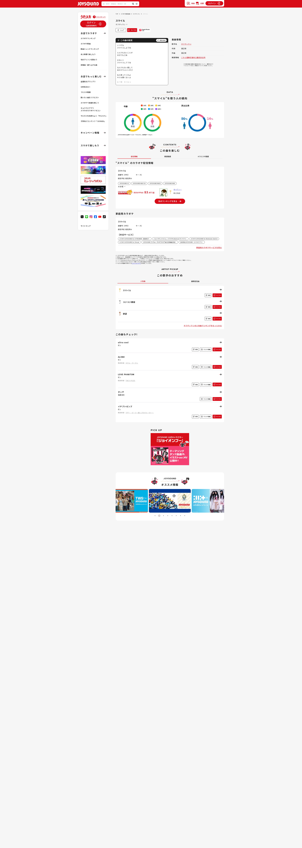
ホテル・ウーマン (132, 363)
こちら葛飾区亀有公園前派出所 (193, 57)
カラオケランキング (88, 38)
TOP (117, 14)
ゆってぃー (178, 189)
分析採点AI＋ (85, 87)
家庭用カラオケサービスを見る (209, 247)
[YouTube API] (136, 263)
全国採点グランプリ (88, 81)
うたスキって (101, 17)
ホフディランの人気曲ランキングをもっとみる (203, 325)
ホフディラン (136, 14)
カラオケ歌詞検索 (125, 14)
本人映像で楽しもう (88, 54)
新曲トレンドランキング (90, 49)
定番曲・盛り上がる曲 (89, 65)
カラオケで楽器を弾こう (90, 103)
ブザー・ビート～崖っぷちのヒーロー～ (140, 413)
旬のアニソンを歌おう (89, 59)
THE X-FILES (130, 381)
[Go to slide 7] (180, 515)
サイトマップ (86, 226)
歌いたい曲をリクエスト (90, 97)
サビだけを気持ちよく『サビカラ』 (94, 116)
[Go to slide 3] (163, 515)
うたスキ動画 (86, 92)
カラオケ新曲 (86, 43)
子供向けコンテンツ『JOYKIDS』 (93, 121)
